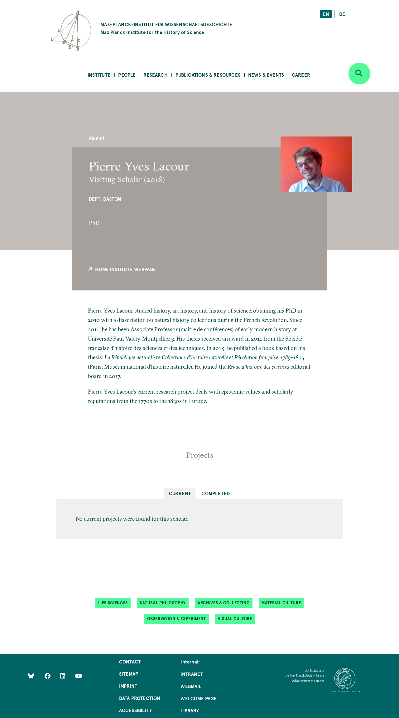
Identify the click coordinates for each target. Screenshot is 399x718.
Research (155, 74)
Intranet (191, 674)
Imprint (128, 685)
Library (189, 710)
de (342, 14)
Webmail (190, 686)
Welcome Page (198, 698)
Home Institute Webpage (125, 269)
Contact (130, 661)
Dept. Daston (105, 198)
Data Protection (140, 698)
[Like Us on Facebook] (48, 676)
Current (180, 493)
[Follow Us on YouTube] (78, 676)
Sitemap (128, 673)
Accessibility (135, 710)
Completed (215, 493)
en (326, 14)
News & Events (266, 74)
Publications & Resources (207, 74)
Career (301, 74)
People (127, 74)
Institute (99, 74)
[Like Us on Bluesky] (31, 676)
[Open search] (359, 73)
